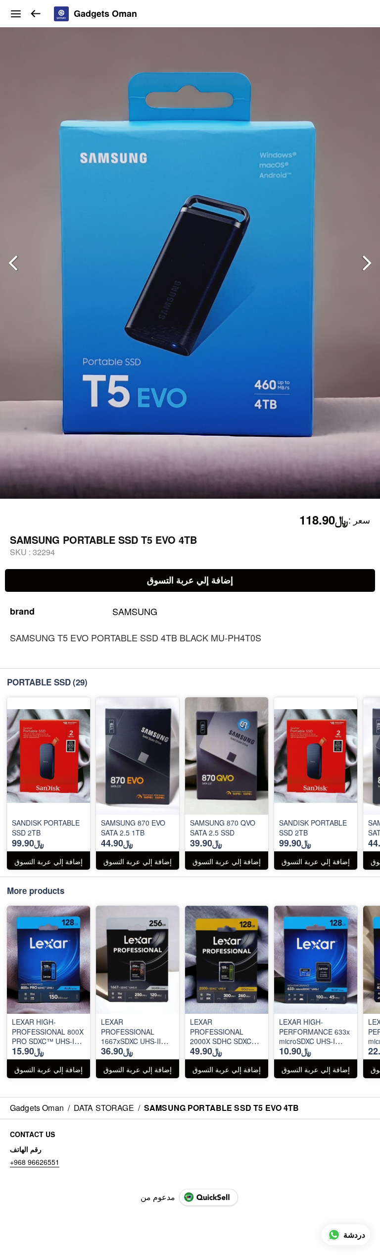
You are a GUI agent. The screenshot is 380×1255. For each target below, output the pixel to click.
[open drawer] (16, 13)
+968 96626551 (34, 1162)
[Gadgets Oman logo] (61, 13)
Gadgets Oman (105, 14)
